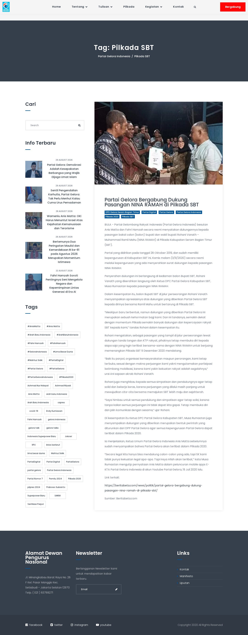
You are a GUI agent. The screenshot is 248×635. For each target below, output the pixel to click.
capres (61, 402)
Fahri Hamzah (34, 419)
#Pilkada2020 (66, 377)
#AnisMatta (33, 326)
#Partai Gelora (35, 368)
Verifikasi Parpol (35, 504)
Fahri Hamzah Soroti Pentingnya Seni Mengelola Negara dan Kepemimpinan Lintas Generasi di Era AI (64, 284)
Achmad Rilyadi (63, 385)
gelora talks (52, 427)
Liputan (184, 583)
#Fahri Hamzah (35, 343)
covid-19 (33, 411)
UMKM (58, 495)
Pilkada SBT (128, 216)
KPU (34, 444)
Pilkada (128, 7)
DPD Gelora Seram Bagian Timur (122, 212)
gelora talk (33, 427)
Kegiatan (152, 7)
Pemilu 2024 (55, 478)
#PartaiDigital (56, 360)
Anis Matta (33, 394)
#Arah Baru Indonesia (38, 334)
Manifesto (186, 576)
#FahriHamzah (58, 343)
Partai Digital (149, 212)
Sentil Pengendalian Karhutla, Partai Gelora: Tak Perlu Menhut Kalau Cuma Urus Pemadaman (64, 196)
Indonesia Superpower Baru (41, 436)
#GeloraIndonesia (37, 351)
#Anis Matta (53, 326)
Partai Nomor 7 (35, 478)
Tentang (78, 7)
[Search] (79, 125)
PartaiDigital (33, 461)
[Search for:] (54, 125)
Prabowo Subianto (55, 487)
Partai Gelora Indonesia (114, 56)
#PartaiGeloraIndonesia (40, 377)
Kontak (178, 7)
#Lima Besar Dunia (63, 351)
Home (56, 7)
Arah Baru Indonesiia (38, 402)
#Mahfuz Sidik (34, 360)
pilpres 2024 (33, 487)
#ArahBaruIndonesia (67, 334)
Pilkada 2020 (112, 216)
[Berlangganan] (116, 589)
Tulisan (103, 7)
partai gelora (166, 212)
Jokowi (68, 436)
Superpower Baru (36, 495)
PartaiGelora (72, 461)
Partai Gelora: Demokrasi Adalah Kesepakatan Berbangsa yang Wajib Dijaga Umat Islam (64, 171)
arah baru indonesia (56, 394)
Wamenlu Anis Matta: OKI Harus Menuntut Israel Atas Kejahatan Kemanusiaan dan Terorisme (64, 222)
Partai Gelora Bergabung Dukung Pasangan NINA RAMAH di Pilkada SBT (152, 202)
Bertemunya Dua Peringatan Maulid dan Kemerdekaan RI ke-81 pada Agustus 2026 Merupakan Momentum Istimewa (64, 252)
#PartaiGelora (56, 368)
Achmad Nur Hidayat (38, 385)
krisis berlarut (53, 444)
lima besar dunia (36, 453)
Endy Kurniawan (54, 411)
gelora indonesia (56, 419)
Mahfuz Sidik (57, 453)
